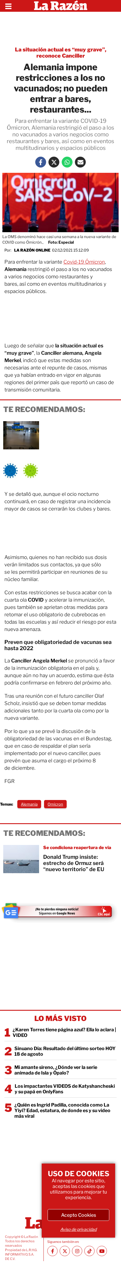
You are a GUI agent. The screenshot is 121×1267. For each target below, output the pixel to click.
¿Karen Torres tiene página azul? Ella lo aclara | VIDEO (64, 1032)
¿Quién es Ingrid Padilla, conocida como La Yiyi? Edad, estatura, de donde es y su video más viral (62, 1110)
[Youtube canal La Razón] (102, 1251)
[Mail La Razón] (80, 162)
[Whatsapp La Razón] (67, 162)
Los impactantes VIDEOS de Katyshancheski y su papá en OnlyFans (65, 1088)
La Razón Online (32, 250)
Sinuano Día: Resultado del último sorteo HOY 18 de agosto (65, 1051)
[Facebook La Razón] (40, 162)
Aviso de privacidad (78, 1229)
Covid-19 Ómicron (84, 262)
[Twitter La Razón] (53, 162)
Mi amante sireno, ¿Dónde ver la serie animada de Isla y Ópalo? (55, 1070)
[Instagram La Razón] (77, 1251)
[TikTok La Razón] (89, 1251)
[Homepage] (60, 5)
